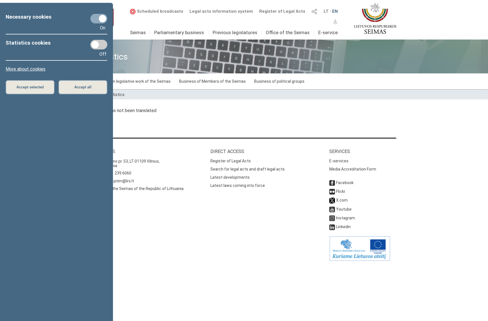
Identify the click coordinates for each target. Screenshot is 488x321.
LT (326, 11)
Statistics (115, 94)
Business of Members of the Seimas (212, 81)
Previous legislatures (235, 32)
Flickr (340, 191)
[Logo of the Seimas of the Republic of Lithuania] (375, 18)
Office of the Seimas (288, 32)
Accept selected (30, 87)
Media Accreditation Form (352, 169)
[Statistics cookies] (98, 44)
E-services (338, 161)
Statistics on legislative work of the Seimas (131, 81)
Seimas (138, 32)
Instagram (345, 218)
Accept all (82, 87)
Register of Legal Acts (282, 11)
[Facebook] (332, 182)
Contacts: (103, 151)
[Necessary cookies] (98, 18)
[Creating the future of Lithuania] (359, 259)
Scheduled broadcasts (160, 11)
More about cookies (25, 69)
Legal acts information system (221, 11)
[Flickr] (332, 191)
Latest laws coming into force (237, 185)
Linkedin (343, 226)
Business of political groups (279, 81)
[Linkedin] (332, 226)
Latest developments (230, 177)
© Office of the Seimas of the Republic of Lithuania (137, 188)
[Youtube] (332, 209)
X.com (342, 200)
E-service (328, 32)
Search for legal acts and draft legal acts (247, 169)
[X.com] (332, 200)
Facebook (345, 182)
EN (335, 11)
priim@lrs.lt (124, 181)
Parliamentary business (179, 32)
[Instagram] (332, 218)
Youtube (344, 209)
